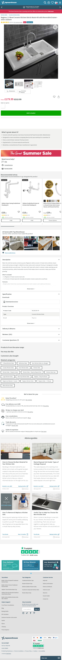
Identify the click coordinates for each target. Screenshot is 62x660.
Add (14, 220)
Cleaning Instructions (12, 301)
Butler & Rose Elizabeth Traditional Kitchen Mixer (10, 581)
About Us (45, 592)
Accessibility (42, 651)
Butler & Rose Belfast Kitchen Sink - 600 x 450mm (10, 597)
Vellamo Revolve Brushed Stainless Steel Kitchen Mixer (10, 593)
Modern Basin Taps (26, 592)
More (29, 418)
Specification (7, 294)
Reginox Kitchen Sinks (28, 381)
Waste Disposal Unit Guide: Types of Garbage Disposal (46, 463)
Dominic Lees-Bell (7, 486)
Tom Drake (5, 534)
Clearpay (4, 626)
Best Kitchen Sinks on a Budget (40, 363)
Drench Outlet (46, 596)
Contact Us (45, 599)
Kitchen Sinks (4, 15)
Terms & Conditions (19, 651)
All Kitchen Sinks (23, 363)
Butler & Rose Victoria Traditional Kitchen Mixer (9, 585)
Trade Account (46, 589)
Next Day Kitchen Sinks (23, 376)
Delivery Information (48, 583)
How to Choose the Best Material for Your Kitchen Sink (15, 463)
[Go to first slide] (60, 7)
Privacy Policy (28, 651)
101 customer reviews (18, 22)
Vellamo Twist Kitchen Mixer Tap (9, 589)
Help (5, 161)
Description (6, 260)
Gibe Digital (8, 653)
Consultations (8, 165)
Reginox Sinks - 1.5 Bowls (45, 381)
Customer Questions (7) (10, 340)
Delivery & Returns (8, 329)
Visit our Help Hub (6, 645)
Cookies (35, 651)
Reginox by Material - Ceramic (10, 381)
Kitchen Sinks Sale (51, 372)
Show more (30, 288)
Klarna (3, 623)
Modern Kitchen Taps (27, 583)
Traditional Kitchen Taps (28, 580)
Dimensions (13, 91)
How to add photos (10, 253)
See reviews (29, 400)
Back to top (31, 573)
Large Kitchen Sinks (8, 376)
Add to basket (37, 113)
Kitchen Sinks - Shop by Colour (10, 372)
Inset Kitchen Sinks (23, 367)
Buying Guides (8, 168)
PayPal (3, 620)
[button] (4, 243)
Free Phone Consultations (8, 605)
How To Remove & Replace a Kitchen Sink (15, 513)
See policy (46, 406)
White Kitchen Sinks (8, 385)
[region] (31, 203)
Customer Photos (26, 91)
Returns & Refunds (47, 586)
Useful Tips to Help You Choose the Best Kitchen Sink (46, 513)
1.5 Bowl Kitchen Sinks (8, 363)
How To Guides (23, 534)
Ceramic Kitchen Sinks (14, 15)
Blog (3, 608)
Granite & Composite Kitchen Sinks (30, 589)
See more (43, 431)
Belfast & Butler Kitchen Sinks (29, 586)
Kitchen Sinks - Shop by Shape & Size (32, 372)
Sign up (37, 609)
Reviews (5, 334)
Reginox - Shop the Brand (40, 376)
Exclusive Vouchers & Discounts (9, 617)
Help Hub (45, 580)
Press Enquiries (5, 629)
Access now (15, 425)
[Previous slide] (1, 7)
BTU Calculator (5, 614)
